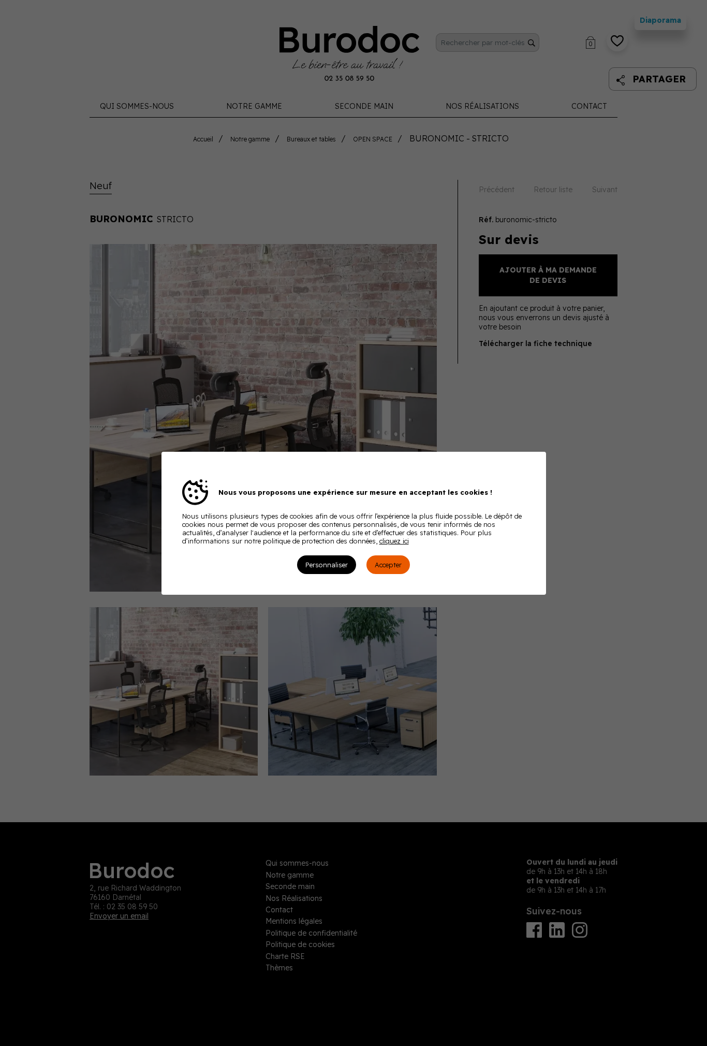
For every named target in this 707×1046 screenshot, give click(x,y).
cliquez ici (394, 541)
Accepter (388, 565)
